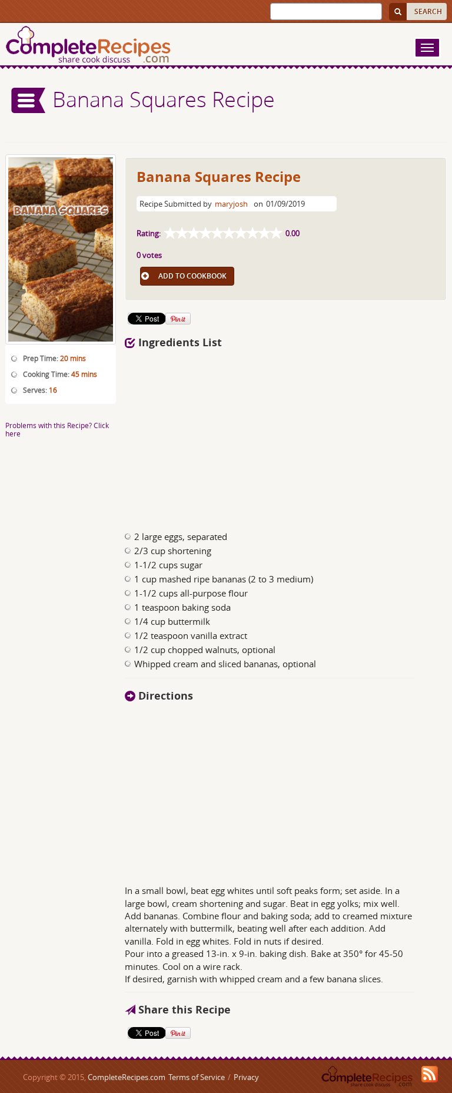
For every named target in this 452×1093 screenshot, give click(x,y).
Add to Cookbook (192, 276)
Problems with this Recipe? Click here (57, 429)
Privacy (246, 1077)
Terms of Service (196, 1077)
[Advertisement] (242, 436)
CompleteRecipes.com (126, 1077)
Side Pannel (28, 100)
